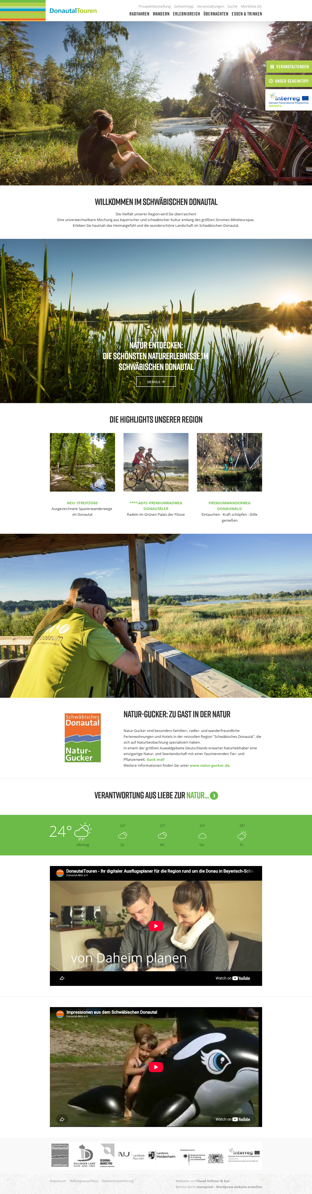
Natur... (197, 794)
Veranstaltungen (210, 6)
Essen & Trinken (247, 14)
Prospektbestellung (155, 6)
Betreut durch (219, 1187)
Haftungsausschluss (84, 1181)
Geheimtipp (184, 6)
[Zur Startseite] (73, 10)
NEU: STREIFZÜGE (82, 502)
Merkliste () (251, 6)
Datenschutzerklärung (118, 1181)
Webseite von (203, 1181)
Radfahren (139, 14)
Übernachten (216, 14)
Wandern (161, 14)
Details (153, 382)
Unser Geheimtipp (292, 81)
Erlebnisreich (186, 14)
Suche (233, 6)
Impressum (58, 1181)
